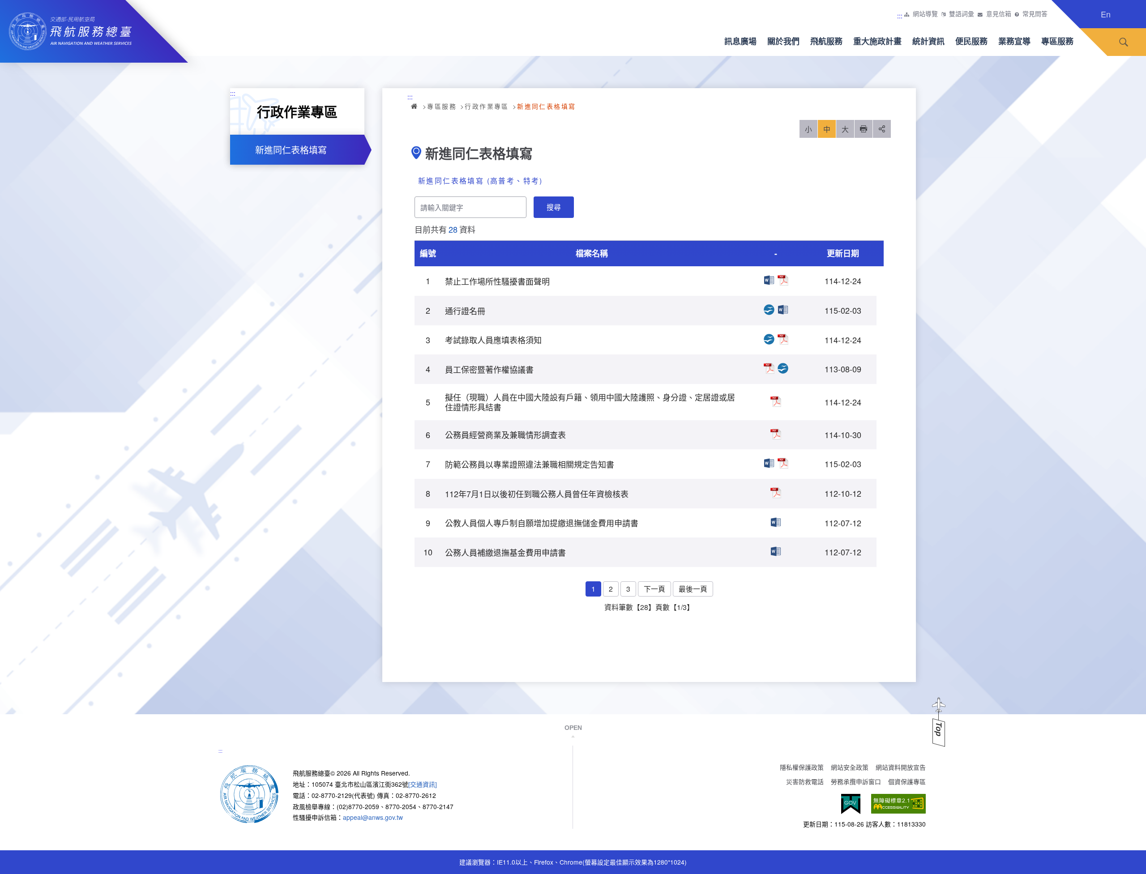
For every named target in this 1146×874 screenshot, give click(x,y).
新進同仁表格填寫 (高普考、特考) (480, 180)
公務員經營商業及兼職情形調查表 (776, 434)
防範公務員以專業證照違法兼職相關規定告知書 (769, 463)
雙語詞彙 (961, 14)
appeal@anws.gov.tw (373, 817)
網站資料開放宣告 (901, 767)
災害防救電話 (805, 781)
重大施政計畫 (877, 41)
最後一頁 (693, 588)
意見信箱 (998, 14)
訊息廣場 (740, 41)
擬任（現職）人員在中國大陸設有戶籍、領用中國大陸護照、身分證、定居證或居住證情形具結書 (776, 401)
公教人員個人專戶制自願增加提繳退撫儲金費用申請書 (776, 522)
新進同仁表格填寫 (291, 149)
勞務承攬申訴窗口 (856, 781)
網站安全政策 (849, 767)
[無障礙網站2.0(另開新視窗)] (898, 804)
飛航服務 (826, 41)
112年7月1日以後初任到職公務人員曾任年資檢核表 (776, 493)
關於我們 (783, 41)
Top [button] (938, 729)
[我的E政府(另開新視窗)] (850, 804)
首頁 (415, 106)
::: (899, 15)
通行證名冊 (769, 309)
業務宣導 (1014, 41)
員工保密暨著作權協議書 (769, 368)
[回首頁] (249, 793)
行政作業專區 (487, 106)
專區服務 (1057, 41)
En (1106, 14)
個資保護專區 (907, 781)
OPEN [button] (573, 727)
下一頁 (654, 588)
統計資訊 (928, 41)
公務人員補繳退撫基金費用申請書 (776, 551)
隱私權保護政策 (802, 767)
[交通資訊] (422, 784)
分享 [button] (882, 129)
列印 (863, 129)
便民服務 (971, 41)
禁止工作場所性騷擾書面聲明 (769, 280)
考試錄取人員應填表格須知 (769, 339)
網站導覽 (925, 14)
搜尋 (1123, 42)
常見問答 (1035, 14)
